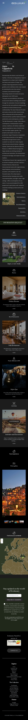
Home (14, 666)
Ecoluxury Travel (14, 705)
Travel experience (14, 686)
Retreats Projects (14, 691)
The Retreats (14, 685)
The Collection (14, 682)
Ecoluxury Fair (14, 668)
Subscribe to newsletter (14, 600)
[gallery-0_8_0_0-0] (14, 492)
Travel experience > (21, 197)
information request (12, 223)
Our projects (14, 678)
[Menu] (3, 3)
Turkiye (4, 62)
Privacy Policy (20, 609)
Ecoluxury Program (14, 689)
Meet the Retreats (14, 695)
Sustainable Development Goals (14, 676)
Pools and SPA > (22, 208)
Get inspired (14, 692)
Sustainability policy (14, 696)
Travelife (14, 702)
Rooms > (24, 200)
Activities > (23, 212)
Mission (14, 672)
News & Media (14, 675)
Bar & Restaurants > (21, 204)
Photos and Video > (21, 215)
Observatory (14, 669)
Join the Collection (14, 688)
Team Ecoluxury (14, 674)
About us (14, 671)
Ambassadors (14, 694)
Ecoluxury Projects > (21, 193)
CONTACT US (14, 650)
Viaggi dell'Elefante (14, 704)
